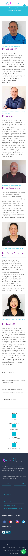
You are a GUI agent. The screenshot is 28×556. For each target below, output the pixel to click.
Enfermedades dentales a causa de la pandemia (13, 389)
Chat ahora (20, 483)
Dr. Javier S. (7, 116)
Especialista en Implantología (11, 46)
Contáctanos (7, 501)
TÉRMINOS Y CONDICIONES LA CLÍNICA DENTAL (13, 509)
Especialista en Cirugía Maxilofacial (12, 248)
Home (9, 10)
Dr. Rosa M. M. (8, 324)
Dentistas (6, 498)
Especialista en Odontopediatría (11, 186)
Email (7, 483)
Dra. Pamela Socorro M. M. (13, 254)
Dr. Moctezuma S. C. (11, 188)
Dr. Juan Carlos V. (10, 48)
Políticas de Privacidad (10, 505)
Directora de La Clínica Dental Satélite (13, 319)
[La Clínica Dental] (14, 3)
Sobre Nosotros (8, 491)
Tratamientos (7, 494)
